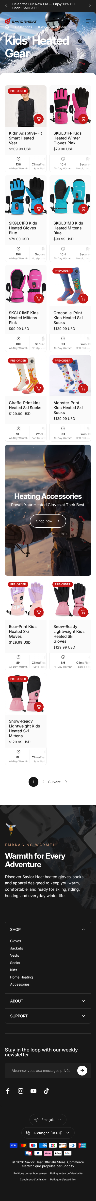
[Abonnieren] (82, 1071)
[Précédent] (6, 6)
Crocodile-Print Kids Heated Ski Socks (68, 317)
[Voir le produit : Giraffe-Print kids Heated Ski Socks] (39, 388)
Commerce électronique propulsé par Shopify (53, 1164)
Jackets (16, 948)
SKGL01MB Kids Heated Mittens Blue (68, 228)
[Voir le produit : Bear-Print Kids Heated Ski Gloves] (39, 612)
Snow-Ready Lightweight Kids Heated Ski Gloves (69, 634)
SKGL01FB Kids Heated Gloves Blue (23, 228)
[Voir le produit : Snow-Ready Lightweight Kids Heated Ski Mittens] (39, 707)
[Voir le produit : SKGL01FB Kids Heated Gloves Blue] (39, 209)
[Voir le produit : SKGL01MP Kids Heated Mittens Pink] (39, 298)
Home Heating (21, 977)
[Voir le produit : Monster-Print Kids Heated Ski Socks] (83, 388)
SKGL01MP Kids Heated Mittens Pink (24, 317)
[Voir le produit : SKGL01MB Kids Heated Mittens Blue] (83, 209)
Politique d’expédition (63, 1179)
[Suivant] (89, 6)
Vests (14, 955)
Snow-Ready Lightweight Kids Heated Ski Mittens (24, 728)
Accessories (20, 984)
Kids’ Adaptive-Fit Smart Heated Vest (25, 138)
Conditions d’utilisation (33, 1179)
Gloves (15, 941)
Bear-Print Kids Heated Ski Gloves (23, 631)
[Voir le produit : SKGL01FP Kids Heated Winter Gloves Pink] (83, 119)
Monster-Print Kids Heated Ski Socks (68, 407)
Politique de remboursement (30, 1173)
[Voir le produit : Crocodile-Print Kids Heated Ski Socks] (83, 298)
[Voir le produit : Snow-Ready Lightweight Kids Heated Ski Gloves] (83, 612)
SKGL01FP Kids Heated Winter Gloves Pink (67, 138)
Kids (13, 970)
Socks (15, 963)
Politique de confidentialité (66, 1173)
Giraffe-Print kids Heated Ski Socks (25, 405)
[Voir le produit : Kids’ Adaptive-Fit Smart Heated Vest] (39, 119)
